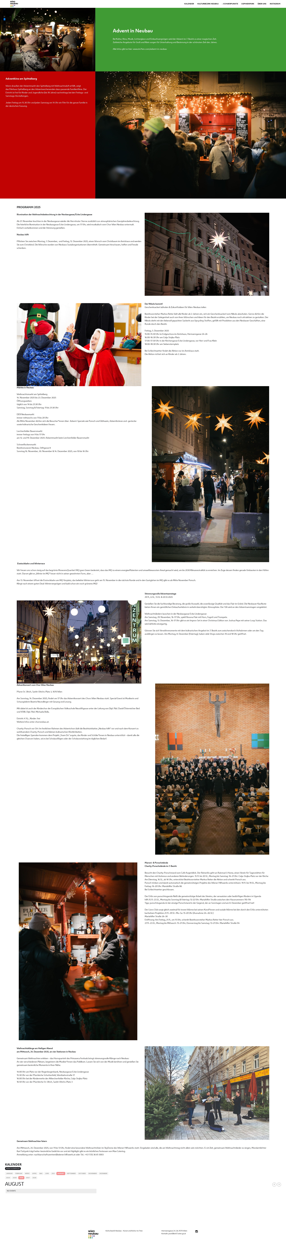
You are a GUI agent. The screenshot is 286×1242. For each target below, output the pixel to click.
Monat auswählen (13, 1168)
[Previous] (99, 135)
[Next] (281, 135)
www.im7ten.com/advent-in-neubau (150, 49)
